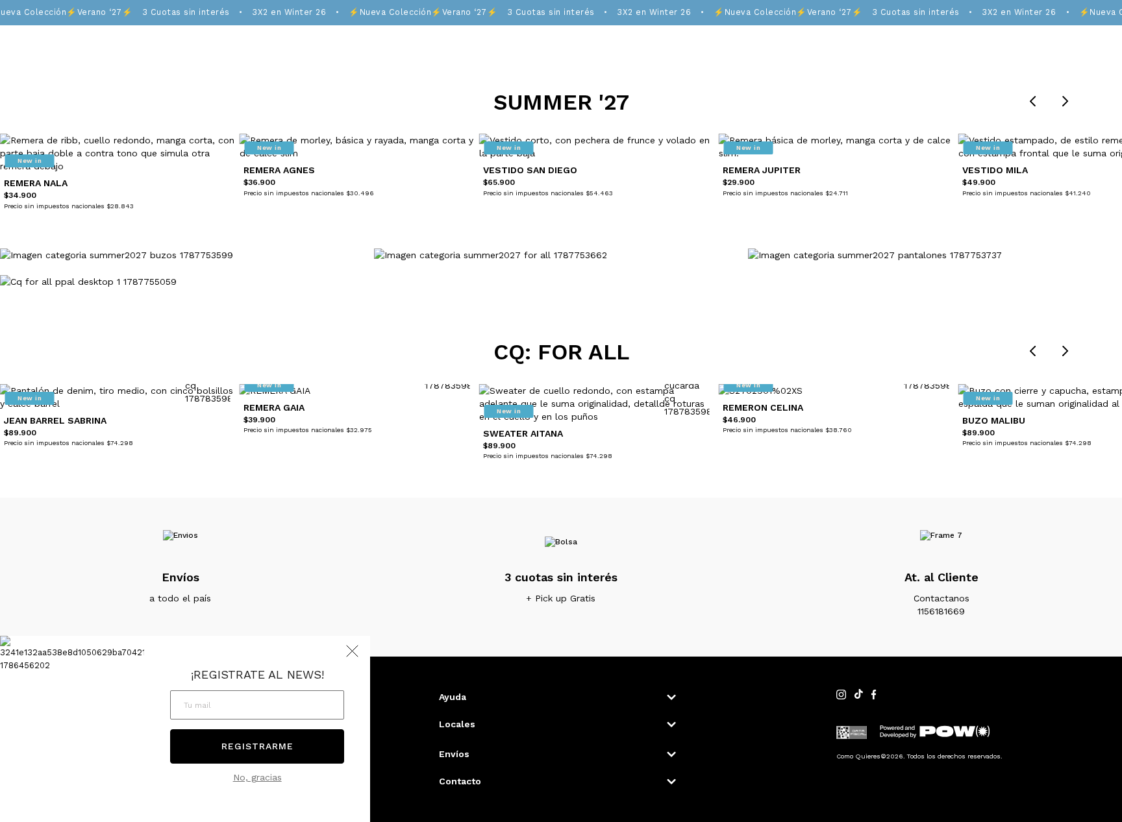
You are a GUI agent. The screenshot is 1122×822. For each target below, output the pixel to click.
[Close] (1098, 22)
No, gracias (257, 777)
